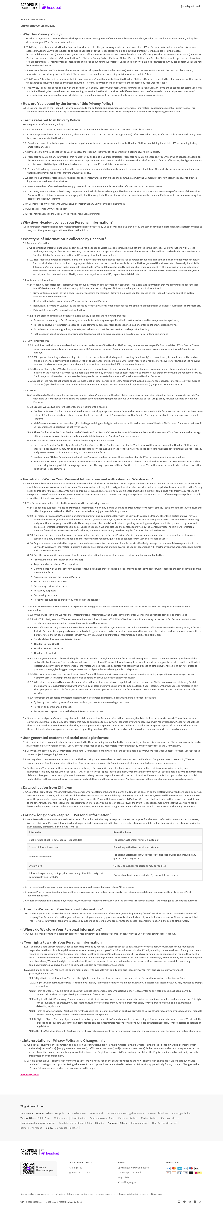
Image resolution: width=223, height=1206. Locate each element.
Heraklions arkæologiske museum (37, 1122)
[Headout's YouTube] (190, 1201)
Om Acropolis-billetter (66, 1127)
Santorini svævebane (31, 1127)
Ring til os (77, 1167)
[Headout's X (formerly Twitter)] (200, 1201)
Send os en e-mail (81, 1172)
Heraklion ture (78, 1118)
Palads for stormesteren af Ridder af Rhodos (81, 1122)
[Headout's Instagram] (184, 1201)
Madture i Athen (149, 1118)
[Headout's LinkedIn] (179, 1201)
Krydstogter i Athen (181, 1113)
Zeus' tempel (96, 1113)
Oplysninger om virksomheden (133, 1167)
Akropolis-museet (77, 1113)
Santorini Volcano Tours (102, 1118)
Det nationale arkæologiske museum (125, 1113)
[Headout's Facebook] (195, 1201)
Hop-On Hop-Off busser (164, 1122)
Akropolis (59, 1113)
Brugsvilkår (123, 1177)
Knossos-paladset (170, 1118)
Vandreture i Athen (127, 1118)
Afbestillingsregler (127, 1182)
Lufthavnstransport (138, 1122)
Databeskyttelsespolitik (129, 1172)
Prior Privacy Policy (29, 1074)
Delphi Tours (43, 1118)
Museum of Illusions (158, 1113)
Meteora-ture (61, 1118)
